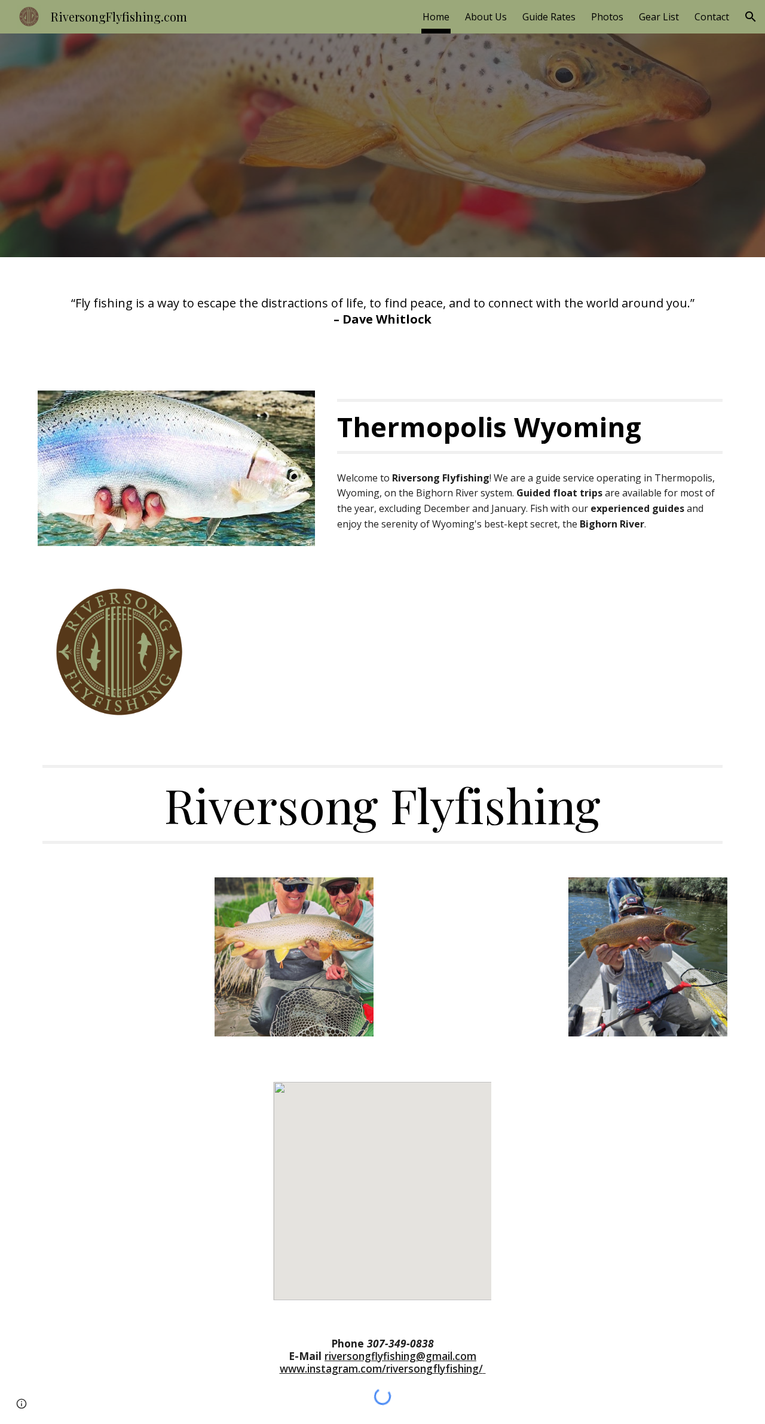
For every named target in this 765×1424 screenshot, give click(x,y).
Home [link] (436, 16)
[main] (382, 317)
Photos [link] (607, 16)
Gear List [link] (659, 16)
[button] (750, 16)
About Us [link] (486, 16)
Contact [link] (711, 16)
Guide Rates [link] (549, 16)
